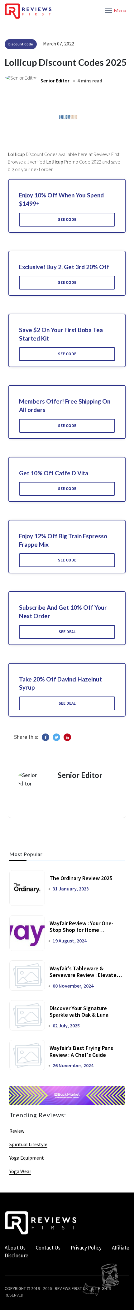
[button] (115, 10)
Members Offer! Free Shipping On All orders (64, 405)
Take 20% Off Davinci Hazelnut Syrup (60, 683)
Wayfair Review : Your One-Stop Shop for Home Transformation (81, 930)
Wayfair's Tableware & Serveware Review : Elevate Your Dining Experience (83, 975)
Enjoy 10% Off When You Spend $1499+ (61, 199)
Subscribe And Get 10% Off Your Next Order (63, 611)
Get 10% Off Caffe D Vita (53, 473)
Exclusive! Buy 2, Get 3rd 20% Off (64, 266)
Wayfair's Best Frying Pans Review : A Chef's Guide (81, 1051)
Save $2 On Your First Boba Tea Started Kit (61, 334)
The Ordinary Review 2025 (81, 878)
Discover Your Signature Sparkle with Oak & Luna (79, 1012)
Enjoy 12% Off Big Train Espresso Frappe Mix (63, 540)
